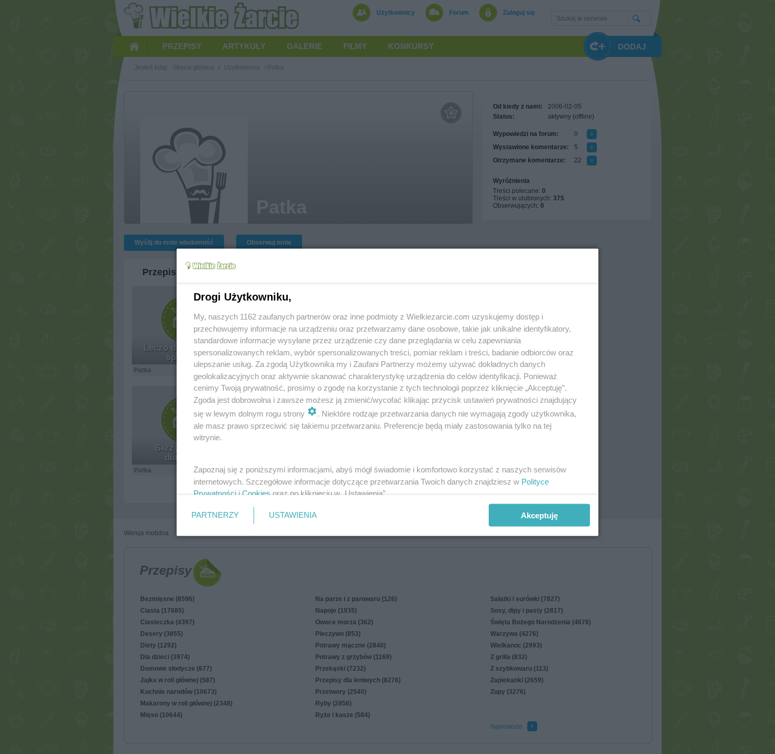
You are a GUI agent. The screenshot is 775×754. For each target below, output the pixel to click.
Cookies (256, 493)
